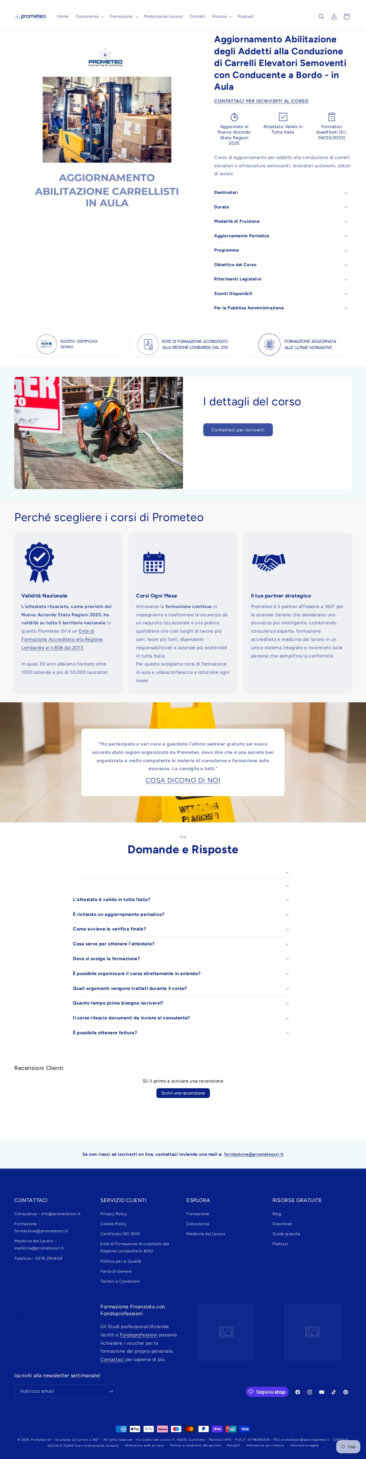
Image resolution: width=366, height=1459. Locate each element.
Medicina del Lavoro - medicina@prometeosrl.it (39, 1245)
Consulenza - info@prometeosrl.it (47, 1213)
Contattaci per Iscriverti (238, 429)
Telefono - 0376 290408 (38, 1258)
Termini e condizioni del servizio (195, 1445)
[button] (89, 17)
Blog (276, 1213)
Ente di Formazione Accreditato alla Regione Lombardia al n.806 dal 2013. (62, 639)
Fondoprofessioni (139, 1335)
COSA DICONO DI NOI (183, 780)
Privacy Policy (113, 1213)
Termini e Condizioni (120, 1281)
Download (282, 1223)
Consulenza (197, 1223)
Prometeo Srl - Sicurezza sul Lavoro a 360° (65, 1440)
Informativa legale (304, 1445)
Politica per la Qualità (120, 1261)
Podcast (280, 1243)
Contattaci (113, 1359)
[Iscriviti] (110, 1391)
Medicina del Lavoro (205, 1233)
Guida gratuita (286, 1233)
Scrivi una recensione (183, 1093)
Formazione (197, 1213)
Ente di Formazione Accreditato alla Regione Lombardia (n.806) (134, 1247)
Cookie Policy (113, 1223)
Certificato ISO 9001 (120, 1233)
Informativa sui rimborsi (265, 1445)
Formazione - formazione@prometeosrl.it (41, 1227)
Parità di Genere (116, 1271)
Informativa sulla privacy (144, 1445)
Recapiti (233, 1445)
